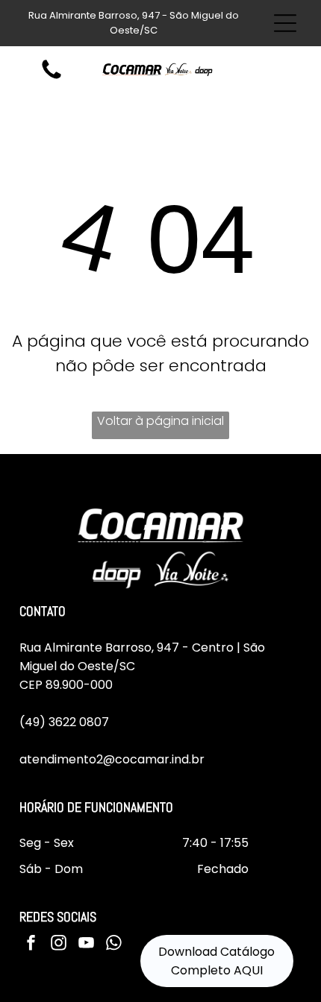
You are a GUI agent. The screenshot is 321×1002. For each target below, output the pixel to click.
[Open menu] (285, 23)
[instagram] (59, 945)
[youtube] (87, 945)
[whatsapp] (114, 945)
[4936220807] (51, 77)
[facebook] (31, 945)
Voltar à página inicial (160, 420)
